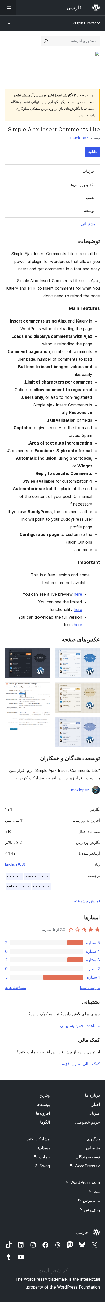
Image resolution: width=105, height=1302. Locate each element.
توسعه (89, 210)
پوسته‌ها (43, 1104)
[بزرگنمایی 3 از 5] (93, 723)
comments (41, 886)
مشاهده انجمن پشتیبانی (80, 1025)
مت (94, 1191)
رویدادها (43, 1147)
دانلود (92, 151)
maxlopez (79, 137)
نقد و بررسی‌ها (82, 184)
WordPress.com (82, 1182)
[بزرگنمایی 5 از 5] (43, 689)
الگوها (45, 1122)
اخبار (96, 1104)
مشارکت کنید (38, 1138)
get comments (18, 886)
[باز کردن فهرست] (8, 7)
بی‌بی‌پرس (89, 1200)
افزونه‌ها (43, 1113)
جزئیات (88, 171)
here (78, 594)
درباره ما (92, 1095)
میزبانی (93, 1113)
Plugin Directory (86, 23)
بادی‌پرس (89, 1209)
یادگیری (93, 1138)
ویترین (44, 1095)
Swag (42, 1165)
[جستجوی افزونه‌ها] (46, 41)
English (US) (15, 864)
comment (14, 876)
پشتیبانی (88, 223)
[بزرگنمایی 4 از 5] (43, 654)
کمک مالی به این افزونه (80, 1063)
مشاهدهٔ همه (15, 987)
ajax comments (36, 876)
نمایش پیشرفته (87, 900)
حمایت (42, 1156)
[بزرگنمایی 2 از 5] (93, 689)
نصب (90, 197)
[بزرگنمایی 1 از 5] (93, 654)
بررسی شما (90, 987)
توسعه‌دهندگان (88, 1156)
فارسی (82, 1232)
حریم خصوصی (87, 1122)
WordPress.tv (85, 1165)
